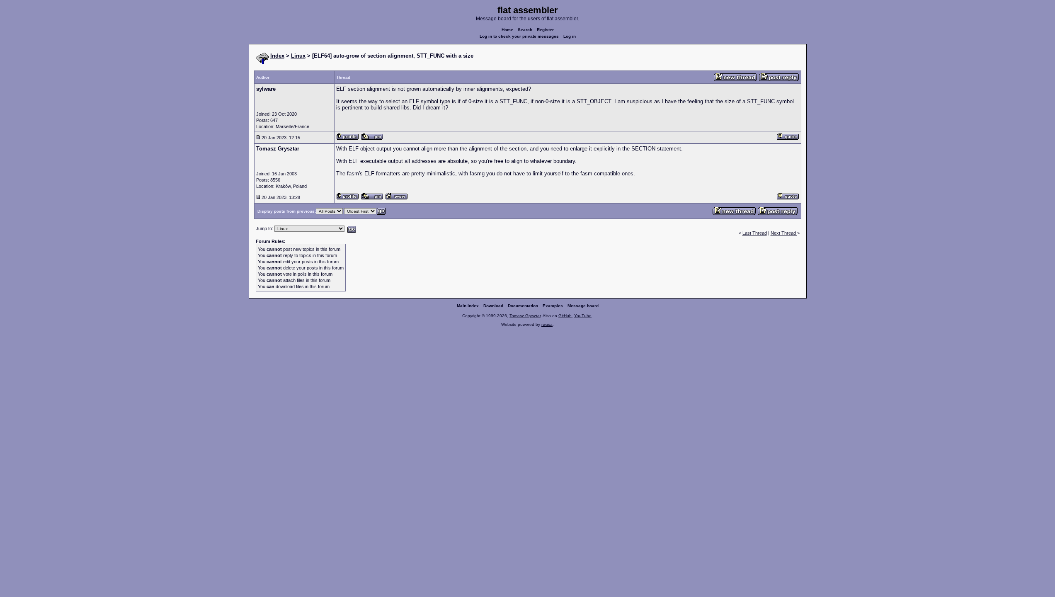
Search (525, 29)
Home (507, 29)
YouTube (583, 315)
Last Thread (754, 233)
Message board (583, 305)
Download (493, 305)
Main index (468, 305)
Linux (298, 56)
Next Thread (784, 233)
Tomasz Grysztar (525, 315)
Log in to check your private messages (519, 36)
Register (545, 29)
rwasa (547, 324)
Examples (553, 305)
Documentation (523, 305)
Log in (569, 36)
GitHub (565, 315)
